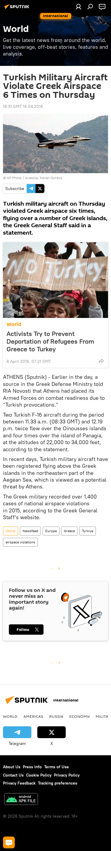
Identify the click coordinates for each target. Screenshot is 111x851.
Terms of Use (56, 766)
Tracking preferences (57, 783)
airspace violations (20, 542)
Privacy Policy (67, 775)
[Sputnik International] (18, 9)
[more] (101, 361)
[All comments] (9, 842)
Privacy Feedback (19, 783)
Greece (69, 531)
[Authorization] (78, 6)
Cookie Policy (39, 775)
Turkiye (87, 531)
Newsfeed (30, 531)
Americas (33, 716)
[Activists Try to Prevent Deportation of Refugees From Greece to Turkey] (55, 280)
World (14, 324)
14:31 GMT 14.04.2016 (23, 106)
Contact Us (13, 775)
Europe (51, 531)
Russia (56, 716)
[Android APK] (21, 799)
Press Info (32, 766)
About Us (11, 766)
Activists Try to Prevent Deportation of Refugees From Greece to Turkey (50, 341)
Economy (79, 716)
